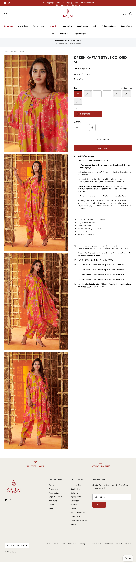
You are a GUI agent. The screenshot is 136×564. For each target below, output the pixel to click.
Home (6, 51)
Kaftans (74, 508)
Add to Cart (103, 139)
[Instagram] (9, 3)
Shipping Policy (84, 544)
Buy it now (102, 148)
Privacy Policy (72, 544)
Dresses (74, 504)
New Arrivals (23, 26)
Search (48, 544)
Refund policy (108, 544)
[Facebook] (5, 3)
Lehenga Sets (76, 485)
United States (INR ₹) (15, 545)
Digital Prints (76, 497)
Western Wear (80, 34)
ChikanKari (75, 493)
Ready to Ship (38, 26)
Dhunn (51, 504)
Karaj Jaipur (13, 552)
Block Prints (75, 489)
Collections (64, 34)
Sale (95, 26)
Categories (67, 26)
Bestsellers (53, 26)
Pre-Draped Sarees (78, 512)
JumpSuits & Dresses (79, 520)
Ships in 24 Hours (109, 26)
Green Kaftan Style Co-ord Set (18, 51)
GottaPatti (75, 501)
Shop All (52, 485)
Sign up (99, 505)
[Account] (124, 13)
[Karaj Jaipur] (68, 14)
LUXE (53, 34)
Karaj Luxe (53, 501)
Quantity (77, 122)
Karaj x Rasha (126, 26)
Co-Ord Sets (75, 516)
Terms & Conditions (59, 544)
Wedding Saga (82, 26)
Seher (51, 508)
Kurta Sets (8, 26)
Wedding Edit (54, 493)
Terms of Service (96, 544)
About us (128, 544)
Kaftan (73, 524)
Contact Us (119, 544)
